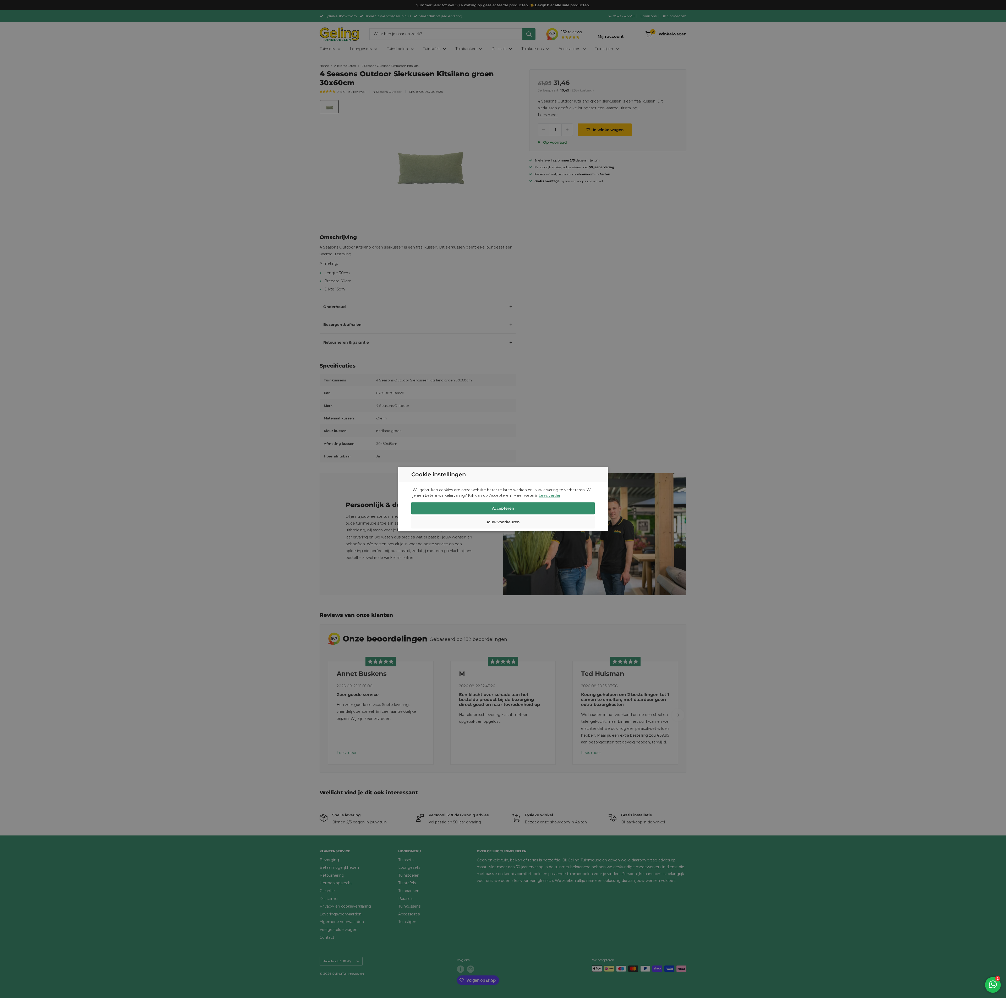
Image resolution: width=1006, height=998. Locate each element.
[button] (503, 522)
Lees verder (549, 495)
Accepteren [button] (503, 508)
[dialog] (503, 499)
